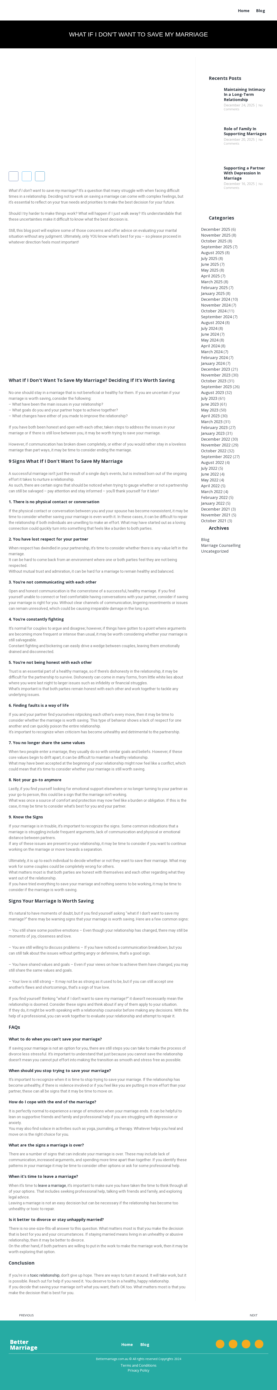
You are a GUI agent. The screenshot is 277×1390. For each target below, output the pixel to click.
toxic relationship (44, 1275)
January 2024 (213, 363)
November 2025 (215, 235)
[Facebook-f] (220, 1344)
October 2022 (213, 450)
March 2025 (211, 281)
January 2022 (213, 503)
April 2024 (210, 345)
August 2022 (212, 462)
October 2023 (213, 380)
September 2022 (216, 456)
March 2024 (211, 351)
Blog (260, 10)
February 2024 (214, 357)
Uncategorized (215, 551)
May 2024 (209, 340)
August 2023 (212, 392)
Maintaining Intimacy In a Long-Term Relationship (244, 94)
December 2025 (215, 229)
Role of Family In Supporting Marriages (245, 131)
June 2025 (210, 264)
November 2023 (215, 375)
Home (244, 10)
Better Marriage (23, 1344)
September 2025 (216, 246)
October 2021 (213, 520)
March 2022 (211, 491)
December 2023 (215, 369)
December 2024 (215, 299)
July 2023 (209, 398)
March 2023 (211, 421)
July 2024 (209, 328)
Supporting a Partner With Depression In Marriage (244, 173)
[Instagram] (246, 1344)
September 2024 (216, 316)
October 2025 (213, 241)
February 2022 (214, 497)
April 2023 (210, 415)
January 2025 (213, 293)
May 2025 (209, 270)
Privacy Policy (138, 1370)
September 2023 (216, 386)
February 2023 (214, 427)
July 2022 (209, 468)
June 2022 (210, 474)
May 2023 (209, 410)
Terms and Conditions (138, 1365)
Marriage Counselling (221, 545)
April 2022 (210, 485)
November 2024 (215, 305)
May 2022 (209, 479)
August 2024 (212, 322)
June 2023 (210, 404)
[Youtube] (259, 1344)
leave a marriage (52, 1185)
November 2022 (215, 445)
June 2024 (210, 334)
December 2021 (215, 509)
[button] (13, 176)
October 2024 (213, 310)
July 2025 (209, 258)
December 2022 (215, 439)
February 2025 (214, 287)
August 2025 (212, 252)
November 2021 (215, 514)
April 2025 (210, 275)
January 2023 (213, 433)
